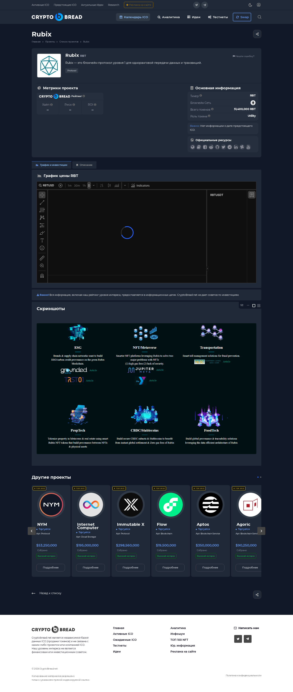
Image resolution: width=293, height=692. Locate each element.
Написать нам (248, 628)
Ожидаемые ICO (125, 639)
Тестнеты (119, 645)
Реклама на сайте (183, 651)
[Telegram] (205, 5)
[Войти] (259, 5)
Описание (85, 164)
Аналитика (178, 628)
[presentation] (32, 535)
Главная (118, 628)
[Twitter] (197, 5)
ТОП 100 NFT (179, 639)
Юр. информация (182, 645)
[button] (258, 477)
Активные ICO (123, 633)
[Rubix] (146, 388)
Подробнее (51, 567)
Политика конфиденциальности (244, 675)
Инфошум (177, 633)
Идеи (117, 651)
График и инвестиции (53, 164)
